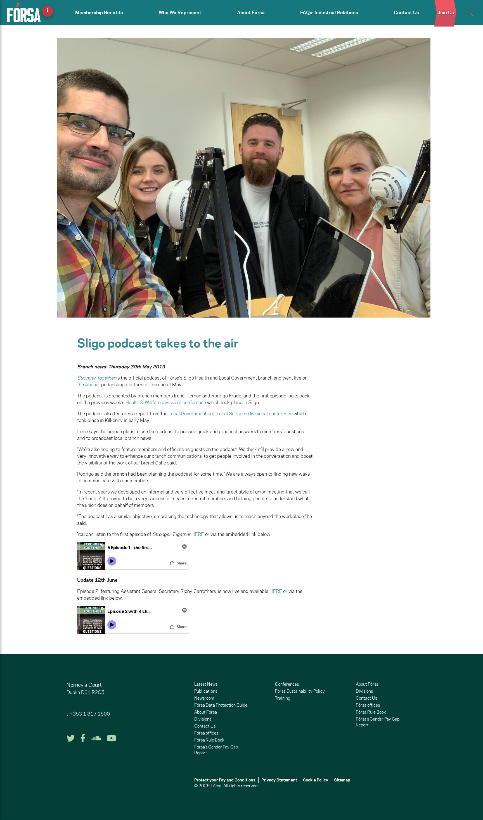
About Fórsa (251, 12)
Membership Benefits (99, 12)
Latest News (205, 684)
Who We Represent (180, 12)
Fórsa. (216, 786)
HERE (197, 534)
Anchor (92, 384)
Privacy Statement (279, 780)
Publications (205, 691)
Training (282, 698)
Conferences (287, 684)
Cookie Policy (315, 780)
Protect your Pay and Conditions (224, 780)
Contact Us (406, 12)
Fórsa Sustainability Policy (300, 691)
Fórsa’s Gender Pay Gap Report (216, 750)
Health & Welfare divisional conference (166, 402)
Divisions (202, 719)
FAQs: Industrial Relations (329, 12)
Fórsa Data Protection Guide (220, 705)
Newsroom (204, 698)
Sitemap (342, 780)
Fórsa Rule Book (209, 740)
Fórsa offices (206, 733)
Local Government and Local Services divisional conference (230, 413)
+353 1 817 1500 (90, 714)
